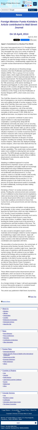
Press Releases (7, 333)
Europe (5, 382)
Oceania (5, 375)
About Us (5, 309)
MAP (18, 423)
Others (5, 364)
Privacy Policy (25, 410)
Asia (4, 373)
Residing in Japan (8, 397)
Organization (6, 315)
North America (7, 377)
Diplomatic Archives (8, 322)
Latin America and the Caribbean (12, 379)
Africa (4, 386)
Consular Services (8, 393)
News (4, 331)
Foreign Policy (7, 349)
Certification (6, 400)
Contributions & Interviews (10, 340)
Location (5, 317)
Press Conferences (8, 335)
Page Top (33, 296)
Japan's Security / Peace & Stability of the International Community (18, 354)
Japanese (29, 2)
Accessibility (15, 410)
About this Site (7, 324)
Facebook (26, 5)
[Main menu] (35, 4)
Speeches (6, 338)
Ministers (5, 311)
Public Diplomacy (8, 361)
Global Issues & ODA (9, 357)
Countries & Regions (9, 370)
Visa (4, 395)
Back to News (6, 301)
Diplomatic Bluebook (9, 351)
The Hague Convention (9, 404)
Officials (5, 313)
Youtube (31, 5)
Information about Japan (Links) (12, 402)
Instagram (28, 5)
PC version (24, 3)
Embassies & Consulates (10, 320)
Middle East (6, 384)
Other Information (8, 342)
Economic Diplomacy (9, 359)
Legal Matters (6, 410)
